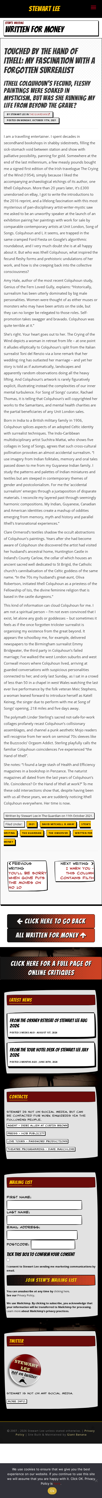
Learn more (14, 1311)
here (57, 1483)
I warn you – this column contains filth (77, 873)
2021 (32, 824)
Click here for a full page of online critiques (51, 968)
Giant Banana (77, 1434)
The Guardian (38, 114)
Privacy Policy (25, 1295)
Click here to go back (54, 921)
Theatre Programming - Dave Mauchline (41, 1149)
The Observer (58, 833)
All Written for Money (48, 935)
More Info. (17, 1401)
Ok (52, 1491)
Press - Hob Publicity (26, 1133)
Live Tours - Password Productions (37, 1141)
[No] (96, 1480)
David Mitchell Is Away (58, 824)
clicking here (61, 1291)
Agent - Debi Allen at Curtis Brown (37, 1125)
